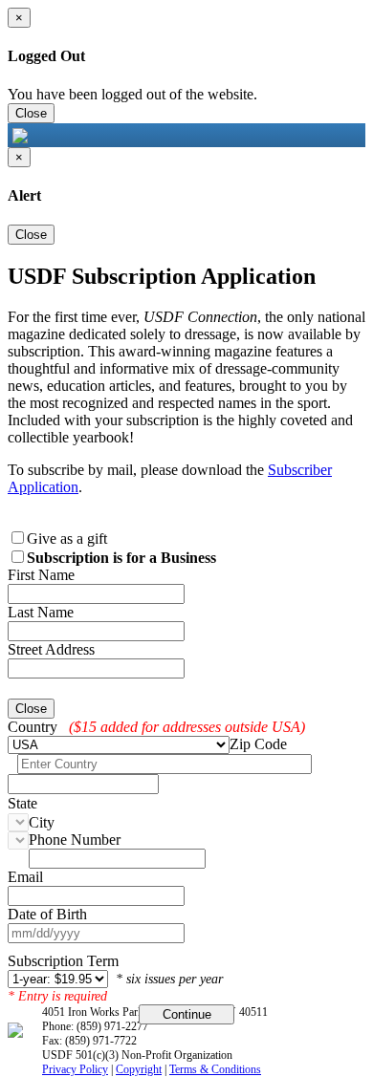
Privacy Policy (75, 1069)
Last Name (41, 612)
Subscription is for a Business (121, 557)
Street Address (51, 649)
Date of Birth (47, 914)
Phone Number (75, 839)
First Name (41, 575)
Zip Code (258, 744)
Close (31, 113)
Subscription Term (63, 961)
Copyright (139, 1069)
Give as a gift (67, 538)
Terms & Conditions (215, 1069)
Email (25, 877)
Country (32, 727)
